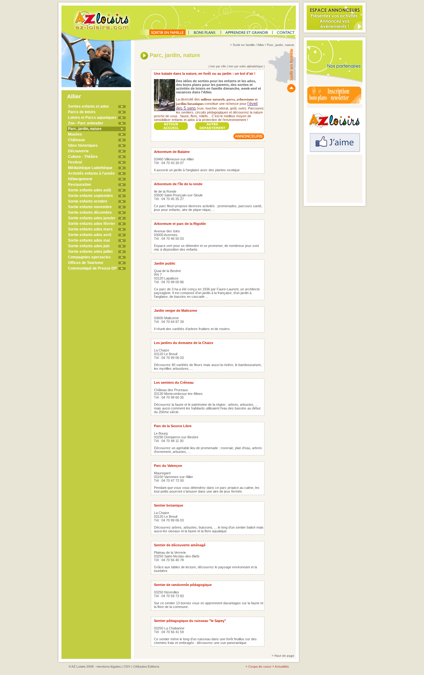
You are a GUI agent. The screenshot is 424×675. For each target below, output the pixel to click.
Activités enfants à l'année (91, 173)
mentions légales (109, 666)
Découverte (78, 151)
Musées (75, 134)
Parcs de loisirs (82, 112)
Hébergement (80, 179)
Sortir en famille (244, 45)
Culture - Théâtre (83, 156)
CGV (127, 666)
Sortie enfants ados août (89, 190)
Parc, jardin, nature (84, 129)
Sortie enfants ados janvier (91, 218)
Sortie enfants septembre (90, 196)
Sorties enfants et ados (88, 106)
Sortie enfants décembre (90, 212)
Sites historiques (83, 145)
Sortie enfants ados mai (89, 240)
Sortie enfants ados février (91, 223)
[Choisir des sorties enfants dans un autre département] (212, 124)
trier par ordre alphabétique (245, 66)
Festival (75, 162)
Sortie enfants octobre (87, 201)
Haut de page (284, 655)
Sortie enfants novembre (90, 207)
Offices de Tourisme (85, 263)
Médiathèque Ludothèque (90, 168)
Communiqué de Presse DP (92, 268)
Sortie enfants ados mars (90, 229)
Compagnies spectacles (89, 257)
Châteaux (76, 140)
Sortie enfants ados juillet (90, 251)
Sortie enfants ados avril (89, 235)
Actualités (282, 666)
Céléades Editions (146, 666)
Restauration (79, 184)
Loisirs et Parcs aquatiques (92, 117)
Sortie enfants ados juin (89, 246)
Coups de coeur (259, 666)
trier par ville (218, 66)
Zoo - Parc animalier (85, 123)
